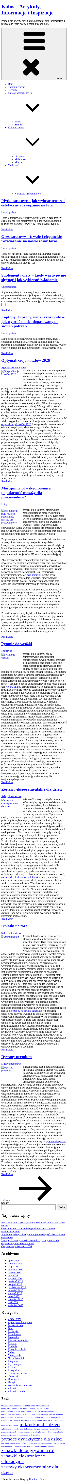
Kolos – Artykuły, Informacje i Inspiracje (27, 9)
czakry (46, 1408)
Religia (18, 124)
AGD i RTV (14, 1319)
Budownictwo (15, 1325)
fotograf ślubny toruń (38, 1420)
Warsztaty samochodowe (21, 1385)
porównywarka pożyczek (11, 1443)
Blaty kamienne (15, 1405)
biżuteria (4, 1405)
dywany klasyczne (55, 1141)
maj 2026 (13, 1266)
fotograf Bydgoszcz (35, 1417)
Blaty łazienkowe (42, 1405)
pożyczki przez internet (31, 1443)
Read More (7, 229)
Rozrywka (13, 1370)
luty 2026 (13, 1275)
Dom (10, 84)
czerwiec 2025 (15, 1299)
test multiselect (46, 1443)
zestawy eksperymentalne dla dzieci (29, 1469)
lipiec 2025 (13, 1296)
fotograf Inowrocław (52, 1417)
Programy (13, 1361)
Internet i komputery (18, 1340)
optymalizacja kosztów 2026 (16, 424)
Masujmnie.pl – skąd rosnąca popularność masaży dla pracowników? (26, 492)
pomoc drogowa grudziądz (52, 1432)
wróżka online (12, 686)
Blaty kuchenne (29, 1405)
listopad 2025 (15, 1284)
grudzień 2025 (15, 1281)
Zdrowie (12, 1388)
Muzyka (19, 162)
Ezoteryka (6, 650)
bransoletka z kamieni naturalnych (14, 1408)
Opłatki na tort (14, 926)
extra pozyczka (20, 1417)
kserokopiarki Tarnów (9, 1425)
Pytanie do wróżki (16, 644)
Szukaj (5, 1202)
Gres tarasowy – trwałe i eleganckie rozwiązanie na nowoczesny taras (31, 238)
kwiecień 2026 (15, 1269)
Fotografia (13, 1337)
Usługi (4, 504)
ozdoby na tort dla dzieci (25, 1010)
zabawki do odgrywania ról (27, 1450)
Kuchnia (12, 1346)
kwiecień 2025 (15, 1305)
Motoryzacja (14, 1355)
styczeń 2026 (15, 1278)
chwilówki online (35, 1408)
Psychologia (14, 1364)
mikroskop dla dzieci (40, 1424)
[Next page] (35, 1199)
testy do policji (59, 1443)
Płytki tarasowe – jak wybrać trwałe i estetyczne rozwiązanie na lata (33, 202)
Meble (11, 1352)
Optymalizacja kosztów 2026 (25, 360)
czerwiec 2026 (15, 1263)
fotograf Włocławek (21, 1420)
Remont (12, 1367)
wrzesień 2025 (15, 1290)
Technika (12, 90)
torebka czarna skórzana (24, 1446)
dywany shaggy (7, 1417)
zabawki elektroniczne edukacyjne (22, 877)
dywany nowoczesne (40, 1414)
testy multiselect (7, 1446)
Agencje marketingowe (13, 367)
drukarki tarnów (47, 1411)
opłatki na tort (6, 1429)
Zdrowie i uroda (16, 1391)
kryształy (58, 1420)
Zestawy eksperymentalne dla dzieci (31, 789)
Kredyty (12, 1343)
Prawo (18, 121)
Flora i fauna (14, 1334)
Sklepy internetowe (11, 796)
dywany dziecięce (8, 1414)
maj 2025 (13, 1302)
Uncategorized (9, 212)
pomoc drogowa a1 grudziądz (29, 1432)
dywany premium (56, 1414)
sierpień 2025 (15, 1293)
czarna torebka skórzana (30, 1411)
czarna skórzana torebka (10, 1411)
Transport (13, 1376)
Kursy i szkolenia (17, 1349)
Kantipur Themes (38, 1479)
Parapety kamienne (41, 1429)
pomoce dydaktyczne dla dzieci (32, 1438)
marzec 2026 (14, 1272)
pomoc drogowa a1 (8, 1432)
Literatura (20, 156)
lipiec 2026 (13, 1260)
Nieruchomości (16, 1358)
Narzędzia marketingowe (28, 193)
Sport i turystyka (16, 87)
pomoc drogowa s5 (8, 1435)
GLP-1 (50, 1420)
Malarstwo (20, 159)
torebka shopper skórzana (44, 1446)
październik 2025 (17, 1287)
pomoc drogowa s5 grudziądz (28, 1435)
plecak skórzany (56, 1429)
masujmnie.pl (34, 575)
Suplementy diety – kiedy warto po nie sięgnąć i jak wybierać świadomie (33, 277)
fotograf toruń (6, 1420)
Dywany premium (16, 1056)
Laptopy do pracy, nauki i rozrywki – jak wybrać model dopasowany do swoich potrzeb (32, 321)
